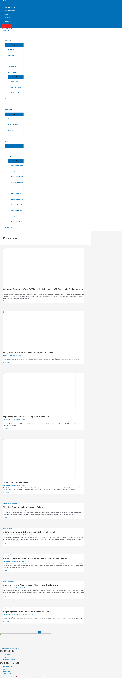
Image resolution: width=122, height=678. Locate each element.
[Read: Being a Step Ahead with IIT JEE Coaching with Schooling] (37, 349)
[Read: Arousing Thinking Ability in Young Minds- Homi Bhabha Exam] (8, 581)
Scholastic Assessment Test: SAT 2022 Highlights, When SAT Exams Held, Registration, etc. (43, 289)
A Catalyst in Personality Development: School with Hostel (29, 532)
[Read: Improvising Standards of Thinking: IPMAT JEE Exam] (39, 413)
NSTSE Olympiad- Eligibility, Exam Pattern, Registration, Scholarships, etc (35, 558)
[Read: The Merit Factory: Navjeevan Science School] (10, 503)
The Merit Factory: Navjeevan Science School (23, 507)
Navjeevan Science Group (10, 676)
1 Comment (6, 355)
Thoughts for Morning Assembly (17, 482)
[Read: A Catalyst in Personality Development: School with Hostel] (8, 528)
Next (86, 632)
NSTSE (23, 510)
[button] (7, 26)
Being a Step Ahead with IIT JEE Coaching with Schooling (28, 352)
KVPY (20, 510)
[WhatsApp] (7, 1)
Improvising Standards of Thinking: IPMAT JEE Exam (26, 416)
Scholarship (19, 587)
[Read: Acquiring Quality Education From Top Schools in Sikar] (8, 608)
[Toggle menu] (14, 45)
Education (15, 292)
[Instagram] (5, 1)
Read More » (6, 301)
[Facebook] (3, 1)
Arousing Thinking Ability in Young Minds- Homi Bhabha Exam (30, 585)
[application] (10, 40)
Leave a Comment (7, 292)
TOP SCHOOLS (33, 510)
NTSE (27, 510)
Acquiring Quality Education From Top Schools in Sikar (27, 611)
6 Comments (6, 587)
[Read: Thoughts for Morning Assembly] (39, 478)
